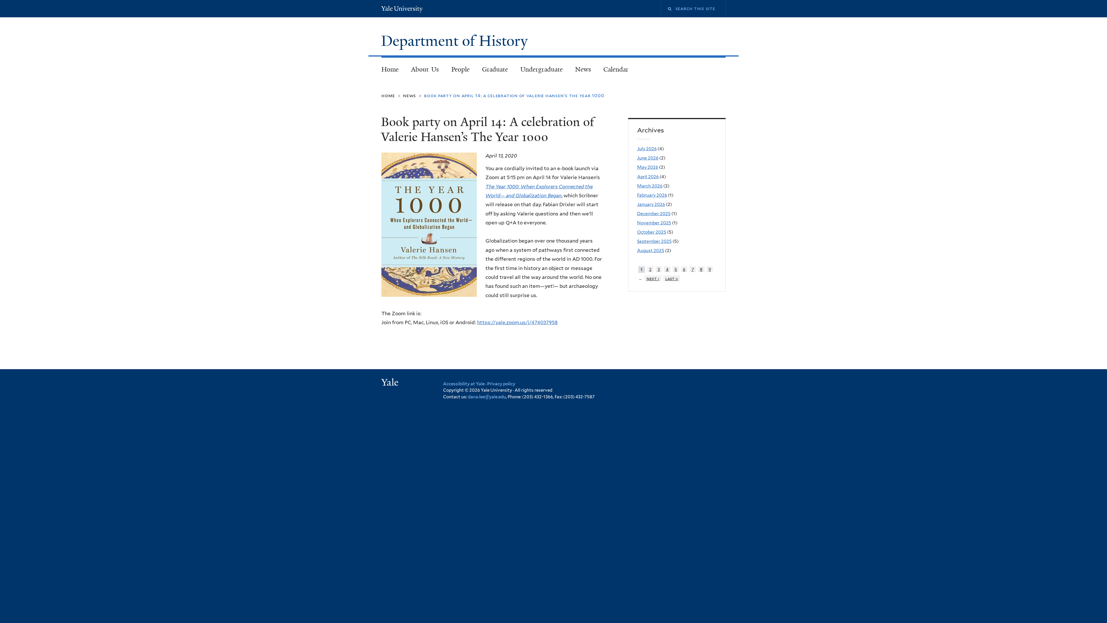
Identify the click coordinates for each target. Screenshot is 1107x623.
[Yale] (390, 383)
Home (390, 69)
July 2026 (647, 148)
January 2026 (651, 204)
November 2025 (654, 223)
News (583, 69)
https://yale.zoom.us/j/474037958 (517, 322)
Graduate (495, 69)
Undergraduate (541, 69)
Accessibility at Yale (464, 383)
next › (653, 278)
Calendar (615, 69)
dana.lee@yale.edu (487, 396)
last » (671, 278)
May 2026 (647, 167)
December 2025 (654, 213)
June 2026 (647, 158)
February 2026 (652, 195)
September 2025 (654, 241)
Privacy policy (501, 383)
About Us (425, 69)
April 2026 (648, 176)
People (460, 69)
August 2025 (650, 250)
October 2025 (651, 232)
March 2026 (649, 186)
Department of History (456, 40)
